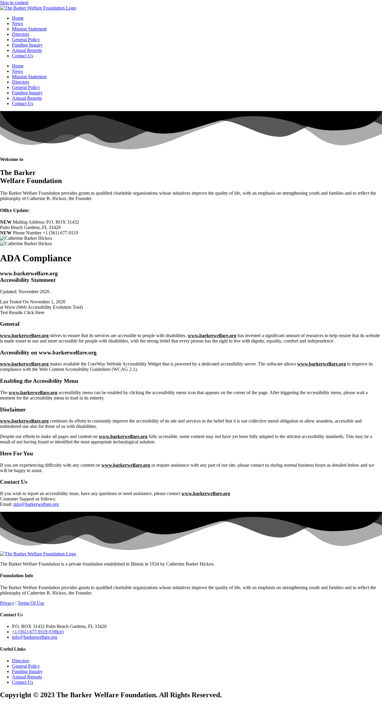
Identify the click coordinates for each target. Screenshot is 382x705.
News (17, 23)
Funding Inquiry (27, 44)
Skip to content (14, 2)
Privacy (7, 603)
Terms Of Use (31, 603)
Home (18, 18)
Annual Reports (27, 50)
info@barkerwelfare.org (36, 504)
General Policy (26, 39)
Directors (20, 34)
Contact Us (22, 55)
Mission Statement (29, 28)
